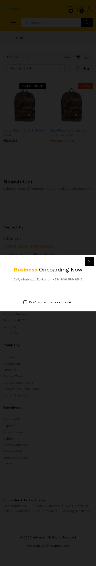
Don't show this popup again (51, 302)
